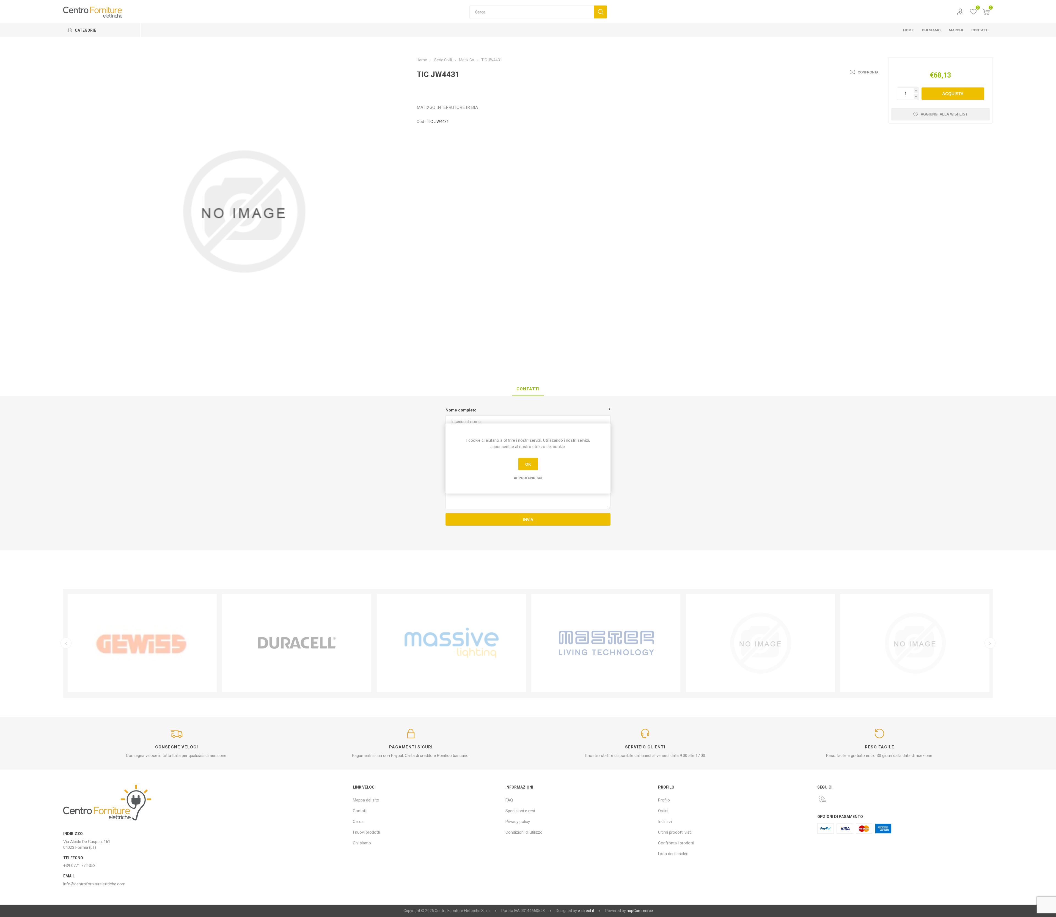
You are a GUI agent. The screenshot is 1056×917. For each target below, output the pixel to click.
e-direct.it (586, 910)
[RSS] (822, 798)
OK (528, 464)
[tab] (528, 389)
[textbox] (531, 12)
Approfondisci (528, 478)
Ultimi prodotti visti (675, 832)
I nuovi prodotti (366, 832)
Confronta (868, 72)
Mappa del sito (366, 800)
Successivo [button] (990, 643)
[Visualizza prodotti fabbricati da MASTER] (451, 643)
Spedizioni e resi (520, 810)
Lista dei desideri (673, 853)
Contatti (360, 810)
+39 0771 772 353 (79, 865)
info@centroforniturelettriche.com (94, 884)
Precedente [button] (66, 643)
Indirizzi (665, 821)
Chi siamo (362, 843)
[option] (142, 643)
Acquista (953, 93)
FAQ (509, 800)
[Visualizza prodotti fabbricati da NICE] (914, 643)
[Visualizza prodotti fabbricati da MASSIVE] (296, 643)
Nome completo (461, 410)
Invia (528, 519)
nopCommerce (640, 910)
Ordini (663, 810)
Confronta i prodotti (676, 843)
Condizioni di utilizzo (524, 832)
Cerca (600, 12)
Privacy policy (517, 821)
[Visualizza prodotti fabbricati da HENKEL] (760, 643)
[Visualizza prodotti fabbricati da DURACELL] (142, 643)
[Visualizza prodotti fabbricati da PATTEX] (605, 643)
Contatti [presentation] (528, 388)
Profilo (960, 12)
